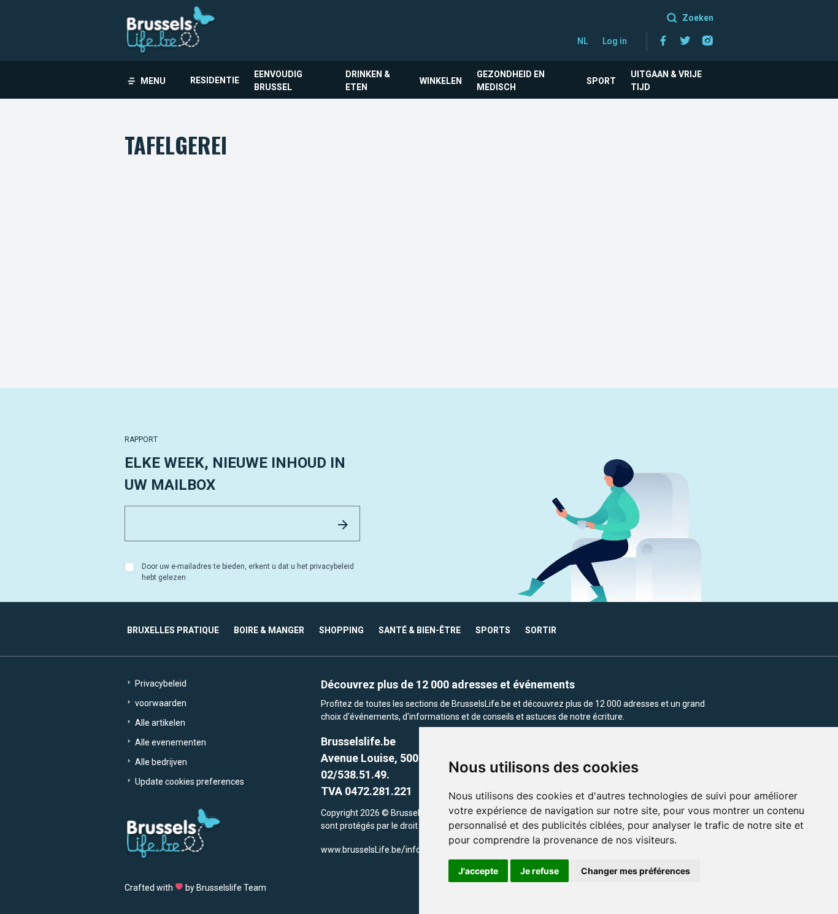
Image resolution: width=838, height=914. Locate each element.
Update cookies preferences (188, 781)
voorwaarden (159, 703)
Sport (601, 81)
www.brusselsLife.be (361, 850)
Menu (153, 81)
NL (582, 41)
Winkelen (441, 81)
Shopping (341, 630)
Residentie (214, 80)
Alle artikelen (159, 723)
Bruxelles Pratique (173, 630)
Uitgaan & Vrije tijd (666, 80)
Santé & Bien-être (420, 630)
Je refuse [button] (539, 871)
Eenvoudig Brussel (278, 80)
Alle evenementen (169, 742)
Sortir (540, 630)
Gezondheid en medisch (511, 80)
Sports (492, 630)
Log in (614, 41)
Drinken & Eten (367, 80)
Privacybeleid (159, 683)
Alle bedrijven (160, 762)
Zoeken (697, 18)
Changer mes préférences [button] (635, 871)
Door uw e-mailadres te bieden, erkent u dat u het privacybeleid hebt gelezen (248, 572)
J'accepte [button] (478, 871)
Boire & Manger (269, 630)
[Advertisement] (419, 253)
